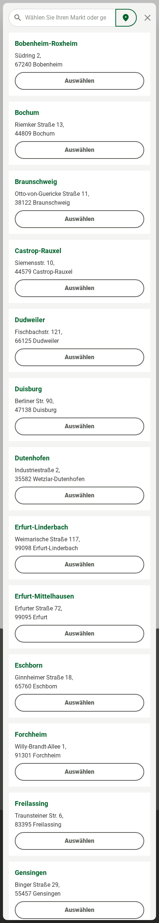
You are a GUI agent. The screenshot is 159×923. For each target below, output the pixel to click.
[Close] (147, 18)
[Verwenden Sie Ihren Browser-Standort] (126, 18)
